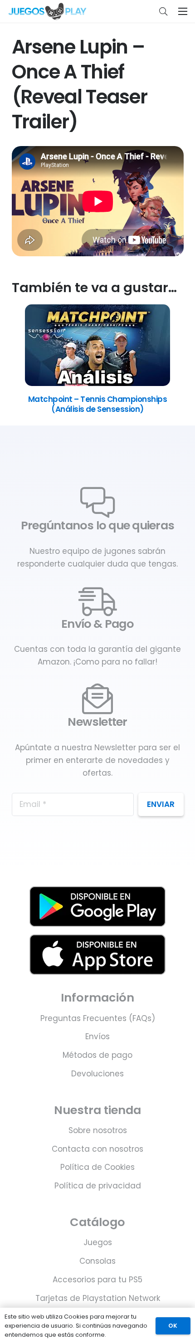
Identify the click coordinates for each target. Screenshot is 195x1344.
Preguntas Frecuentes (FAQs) (97, 1018)
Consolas (97, 1261)
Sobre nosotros (97, 1130)
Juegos (97, 1242)
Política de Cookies (97, 1167)
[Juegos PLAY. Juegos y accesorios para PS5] (47, 11)
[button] (163, 11)
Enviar (161, 804)
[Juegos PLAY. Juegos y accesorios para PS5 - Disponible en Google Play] (98, 906)
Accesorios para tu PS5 (97, 1279)
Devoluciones (97, 1073)
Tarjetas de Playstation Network (97, 1298)
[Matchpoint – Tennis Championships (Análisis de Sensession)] (97, 383)
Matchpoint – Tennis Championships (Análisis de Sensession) (97, 404)
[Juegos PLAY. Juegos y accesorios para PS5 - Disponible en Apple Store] (98, 954)
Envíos (97, 1036)
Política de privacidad (97, 1185)
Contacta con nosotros (97, 1149)
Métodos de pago (97, 1055)
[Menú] (182, 11)
